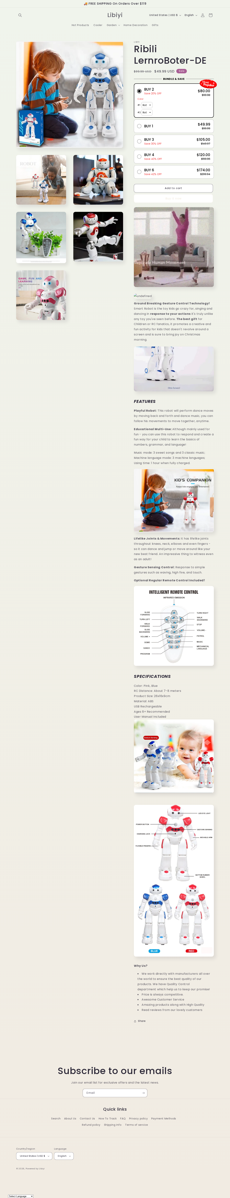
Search (56, 1118)
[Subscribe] (143, 1093)
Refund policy (91, 1125)
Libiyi (42, 1168)
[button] (20, 15)
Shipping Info (113, 1125)
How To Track (108, 1118)
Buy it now (173, 198)
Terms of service (136, 1125)
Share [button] (142, 1021)
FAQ (123, 1118)
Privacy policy (138, 1118)
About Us (70, 1118)
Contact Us (87, 1118)
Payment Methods (163, 1118)
